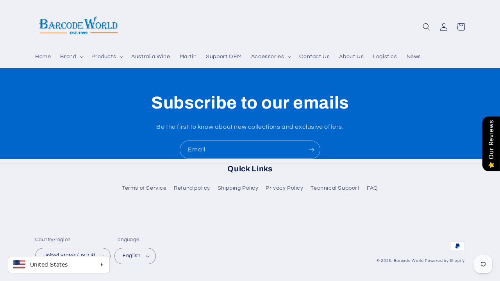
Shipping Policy (238, 188)
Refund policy (192, 188)
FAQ (372, 188)
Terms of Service (144, 188)
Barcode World (409, 261)
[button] (71, 56)
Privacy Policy (284, 188)
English (131, 255)
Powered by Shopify (445, 261)
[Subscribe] (311, 149)
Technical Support (335, 188)
